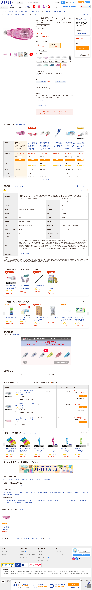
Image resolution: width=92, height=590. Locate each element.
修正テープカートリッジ (35, 479)
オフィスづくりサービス (44, 575)
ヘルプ (76, 2)
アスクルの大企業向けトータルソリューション (63, 557)
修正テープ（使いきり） (8, 479)
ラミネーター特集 (42, 571)
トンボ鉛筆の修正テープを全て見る (20, 14)
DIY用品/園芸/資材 (27, 502)
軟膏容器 (18, 538)
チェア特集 (76, 571)
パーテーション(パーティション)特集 (65, 571)
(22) (72, 165)
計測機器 (50, 500)
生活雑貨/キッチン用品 (79, 492)
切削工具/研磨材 (42, 500)
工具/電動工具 (32, 500)
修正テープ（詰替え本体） (36, 11)
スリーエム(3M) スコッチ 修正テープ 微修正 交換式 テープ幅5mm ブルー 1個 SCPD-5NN (70, 145)
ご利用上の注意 (41, 556)
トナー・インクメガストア (15, 571)
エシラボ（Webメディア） (60, 554)
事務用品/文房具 (10, 11)
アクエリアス (48, 538)
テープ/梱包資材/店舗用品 (9, 500)
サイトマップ (40, 549)
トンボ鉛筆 (8, 14)
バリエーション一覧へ (24, 382)
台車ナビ (57, 573)
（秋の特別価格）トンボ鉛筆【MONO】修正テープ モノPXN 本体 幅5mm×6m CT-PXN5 (82, 145)
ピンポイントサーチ (54, 575)
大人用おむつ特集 (84, 573)
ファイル (15, 492)
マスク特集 (77, 573)
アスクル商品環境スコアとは (80, 190)
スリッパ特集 (28, 573)
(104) (27, 454)
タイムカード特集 (34, 571)
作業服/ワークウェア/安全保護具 (13, 502)
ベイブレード (35, 538)
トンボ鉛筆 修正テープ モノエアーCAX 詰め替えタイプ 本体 (55, 11)
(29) (85, 165)
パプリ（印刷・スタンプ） (60, 551)
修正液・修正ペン (15, 486)
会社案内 (22, 549)
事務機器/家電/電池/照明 (55, 492)
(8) (47, 165)
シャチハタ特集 (12, 575)
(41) (41, 454)
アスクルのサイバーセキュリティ (26, 557)
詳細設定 (57, 2)
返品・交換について (5, 554)
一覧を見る (21, 509)
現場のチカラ (51, 573)
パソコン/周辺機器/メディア (40, 492)
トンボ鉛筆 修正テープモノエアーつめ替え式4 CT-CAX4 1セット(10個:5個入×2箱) (24, 391)
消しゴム (23, 486)
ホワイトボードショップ (52, 571)
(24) (82, 454)
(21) (35, 165)
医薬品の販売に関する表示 (43, 560)
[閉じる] (81, 580)
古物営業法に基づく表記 (42, 557)
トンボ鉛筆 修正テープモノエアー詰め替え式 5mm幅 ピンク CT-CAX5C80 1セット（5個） (6, 528)
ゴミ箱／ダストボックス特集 (8, 573)
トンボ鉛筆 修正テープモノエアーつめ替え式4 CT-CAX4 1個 (24, 404)
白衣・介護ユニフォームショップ (23, 575)
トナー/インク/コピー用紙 (26, 492)
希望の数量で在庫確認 (81, 20)
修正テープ (27, 11)
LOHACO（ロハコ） (59, 549)
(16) (22, 394)
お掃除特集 (17, 573)
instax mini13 (26, 538)
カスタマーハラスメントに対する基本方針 (27, 555)
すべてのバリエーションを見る (43, 74)
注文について (4, 549)
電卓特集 (23, 571)
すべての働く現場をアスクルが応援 (67, 573)
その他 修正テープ (48, 479)
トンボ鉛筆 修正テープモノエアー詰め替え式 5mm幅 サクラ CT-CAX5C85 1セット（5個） (24, 418)
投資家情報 (22, 551)
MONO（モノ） (35, 14)
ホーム (3, 11)
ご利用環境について (42, 554)
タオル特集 (34, 573)
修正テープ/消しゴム (19, 11)
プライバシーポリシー (42, 553)
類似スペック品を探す (21, 124)
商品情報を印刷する (85, 14)
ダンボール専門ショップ (42, 573)
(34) (13, 454)
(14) (60, 165)
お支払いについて (4, 553)
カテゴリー (3, 7)
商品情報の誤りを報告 (17, 186)
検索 (63, 2)
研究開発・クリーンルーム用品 (61, 500)
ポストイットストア (34, 575)
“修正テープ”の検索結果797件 (29, 433)
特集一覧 (61, 575)
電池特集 (28, 571)
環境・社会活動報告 (24, 553)
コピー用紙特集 (6, 571)
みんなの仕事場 (59, 553)
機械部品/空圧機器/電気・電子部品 (78, 500)
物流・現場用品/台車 (22, 500)
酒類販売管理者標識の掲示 (43, 559)
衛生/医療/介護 (18, 494)
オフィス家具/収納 (67, 492)
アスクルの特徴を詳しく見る (73, 587)
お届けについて (4, 551)
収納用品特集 (5, 575)
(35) (55, 454)
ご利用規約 (40, 551)
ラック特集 (82, 571)
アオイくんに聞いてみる (81, 554)
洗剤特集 (22, 573)
